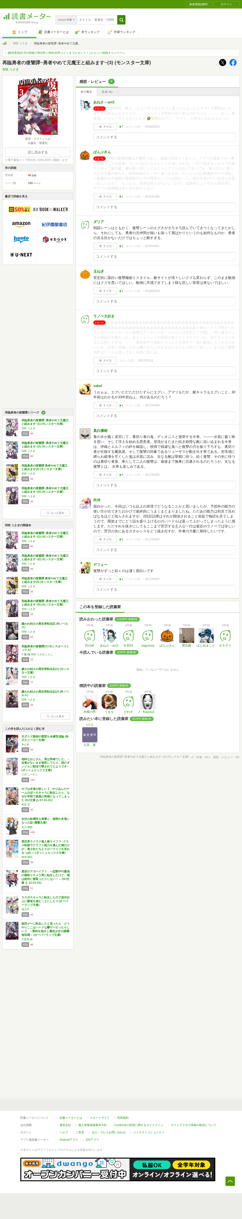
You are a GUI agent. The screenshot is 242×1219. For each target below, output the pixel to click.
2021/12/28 (152, 196)
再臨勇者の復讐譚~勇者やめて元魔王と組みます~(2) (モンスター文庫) (45, 444)
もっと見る (57, 512)
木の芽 (25, 744)
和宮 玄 (26, 804)
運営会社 (65, 1125)
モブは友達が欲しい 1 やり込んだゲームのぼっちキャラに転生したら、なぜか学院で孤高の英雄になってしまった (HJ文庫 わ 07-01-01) (46, 794)
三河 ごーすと (30, 774)
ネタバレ (107, 91)
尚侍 (96, 500)
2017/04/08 (152, 405)
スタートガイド (100, 1117)
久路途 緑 (27, 939)
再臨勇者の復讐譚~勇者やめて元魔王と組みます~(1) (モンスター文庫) (45, 422)
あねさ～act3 (103, 102)
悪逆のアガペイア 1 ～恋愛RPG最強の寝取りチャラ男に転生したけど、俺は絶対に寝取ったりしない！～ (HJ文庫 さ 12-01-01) (46, 877)
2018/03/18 (152, 291)
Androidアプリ (69, 1139)
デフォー (100, 565)
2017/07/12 (145, 360)
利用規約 (123, 1117)
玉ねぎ (98, 271)
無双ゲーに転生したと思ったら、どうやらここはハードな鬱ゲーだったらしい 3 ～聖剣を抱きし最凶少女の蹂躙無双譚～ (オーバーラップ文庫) (46, 929)
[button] (121, 20)
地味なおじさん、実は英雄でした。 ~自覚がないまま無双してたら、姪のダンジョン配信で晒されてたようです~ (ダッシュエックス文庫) (46, 764)
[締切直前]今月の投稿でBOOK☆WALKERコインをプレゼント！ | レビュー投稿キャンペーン (66, 53)
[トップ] (4, 44)
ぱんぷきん (102, 152)
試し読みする (38, 152)
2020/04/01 (152, 246)
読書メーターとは (71, 1117)
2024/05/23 (152, 126)
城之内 (25, 909)
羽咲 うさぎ (20, 43)
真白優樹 (100, 431)
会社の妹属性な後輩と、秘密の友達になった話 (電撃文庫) (46, 820)
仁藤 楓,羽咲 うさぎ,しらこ (37, 654)
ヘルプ (64, 1132)
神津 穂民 (27, 857)
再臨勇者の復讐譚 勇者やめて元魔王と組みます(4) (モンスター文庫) (45, 467)
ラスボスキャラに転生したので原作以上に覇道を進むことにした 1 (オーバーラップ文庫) (46, 901)
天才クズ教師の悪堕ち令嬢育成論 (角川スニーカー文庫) (45, 738)
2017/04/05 (152, 474)
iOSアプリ (92, 1139)
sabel (97, 386)
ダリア (98, 222)
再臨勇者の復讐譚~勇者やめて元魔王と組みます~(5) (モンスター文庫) (45, 490)
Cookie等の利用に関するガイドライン (138, 1125)
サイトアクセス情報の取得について (193, 1125)
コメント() (132, 126)
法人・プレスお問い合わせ (109, 1132)
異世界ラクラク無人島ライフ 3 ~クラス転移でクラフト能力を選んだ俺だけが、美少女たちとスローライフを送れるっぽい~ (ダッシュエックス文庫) (46, 847)
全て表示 (86, 91)
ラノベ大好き (104, 316)
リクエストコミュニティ (148, 1132)
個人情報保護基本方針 (92, 1125)
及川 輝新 (27, 827)
